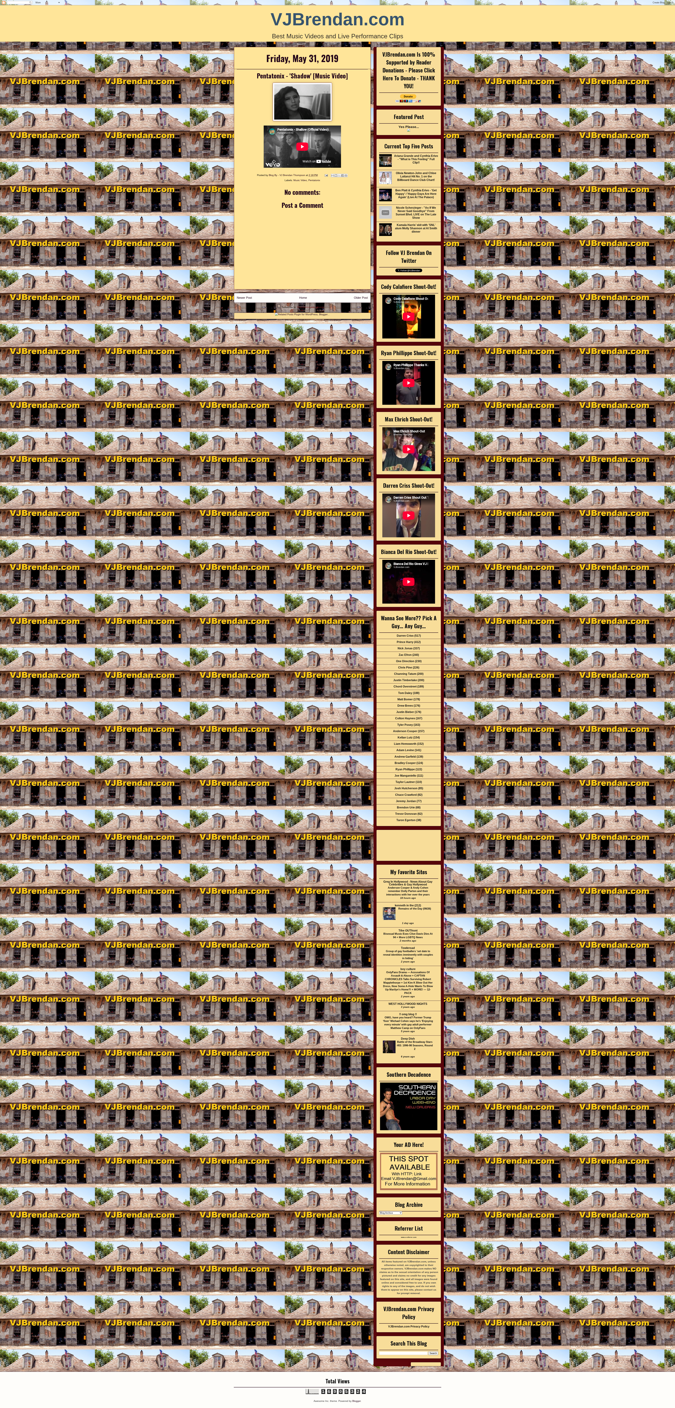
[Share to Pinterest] (346, 175)
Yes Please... (408, 127)
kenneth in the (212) (408, 905)
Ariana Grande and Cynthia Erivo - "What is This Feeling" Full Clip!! (416, 159)
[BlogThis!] (336, 175)
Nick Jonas (405, 648)
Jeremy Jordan (406, 801)
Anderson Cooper (405, 731)
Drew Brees (405, 705)
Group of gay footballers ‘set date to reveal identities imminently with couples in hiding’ (408, 955)
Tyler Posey (405, 724)
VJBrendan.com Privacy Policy (408, 1326)
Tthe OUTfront (407, 930)
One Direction (405, 661)
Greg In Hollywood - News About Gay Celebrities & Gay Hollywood (407, 883)
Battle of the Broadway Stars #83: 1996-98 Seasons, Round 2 (415, 1045)
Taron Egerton (406, 820)
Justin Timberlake (405, 680)
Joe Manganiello (405, 775)
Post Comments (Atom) (310, 307)
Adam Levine (405, 750)
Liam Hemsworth (405, 743)
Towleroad (408, 947)
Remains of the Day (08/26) (414, 908)
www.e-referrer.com (408, 1237)
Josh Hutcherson (405, 788)
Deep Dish (408, 1038)
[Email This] (332, 175)
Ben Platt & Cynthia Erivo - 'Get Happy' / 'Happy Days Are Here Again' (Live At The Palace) (416, 194)
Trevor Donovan (406, 813)
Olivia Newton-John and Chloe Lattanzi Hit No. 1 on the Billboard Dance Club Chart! (416, 176)
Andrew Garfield (405, 756)
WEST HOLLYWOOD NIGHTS (407, 1003)
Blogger (356, 1401)
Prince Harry (405, 642)
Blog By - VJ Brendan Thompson (287, 175)
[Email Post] (326, 175)
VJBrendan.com (338, 19)
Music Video (300, 180)
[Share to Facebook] (342, 175)
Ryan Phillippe (405, 769)
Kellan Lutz (405, 737)
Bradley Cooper (405, 762)
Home (303, 297)
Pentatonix (314, 180)
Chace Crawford (406, 794)
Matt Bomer (405, 699)
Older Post (361, 297)
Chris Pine (405, 667)
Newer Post (244, 297)
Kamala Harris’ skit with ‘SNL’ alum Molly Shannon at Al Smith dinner (416, 228)
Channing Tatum (405, 673)
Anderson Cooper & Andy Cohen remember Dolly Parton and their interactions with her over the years (408, 891)
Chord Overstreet (405, 686)
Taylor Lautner (405, 781)
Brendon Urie (406, 807)
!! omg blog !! (408, 1014)
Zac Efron (405, 654)
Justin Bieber (405, 712)
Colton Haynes (405, 718)
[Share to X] (339, 175)
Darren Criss (405, 635)
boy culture (408, 969)
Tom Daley (405, 693)
